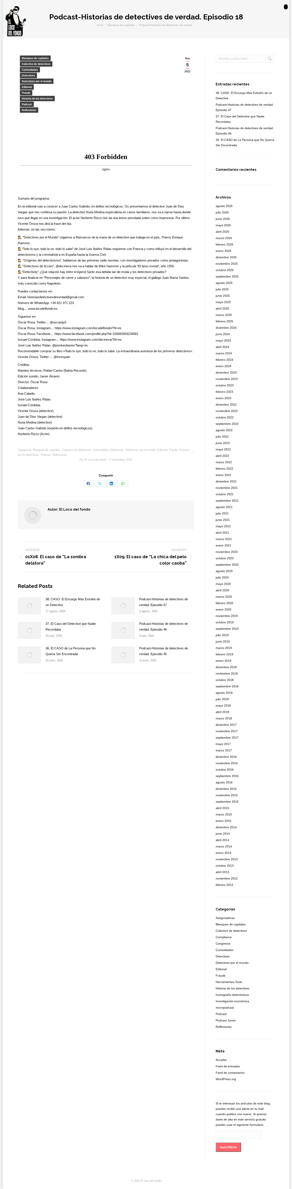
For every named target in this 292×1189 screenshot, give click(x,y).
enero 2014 (223, 853)
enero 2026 (223, 251)
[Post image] (29, 605)
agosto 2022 (224, 430)
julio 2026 (222, 212)
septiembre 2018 (227, 686)
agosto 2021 (224, 507)
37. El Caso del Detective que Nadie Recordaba (71, 626)
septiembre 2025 (227, 276)
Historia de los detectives (37, 98)
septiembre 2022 (227, 423)
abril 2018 (222, 712)
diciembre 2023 (226, 372)
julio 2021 (222, 513)
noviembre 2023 (227, 379)
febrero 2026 (224, 244)
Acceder (221, 1060)
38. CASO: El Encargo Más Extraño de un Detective (73, 602)
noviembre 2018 (227, 673)
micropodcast (225, 1007)
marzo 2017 (224, 750)
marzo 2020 (224, 596)
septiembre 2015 (227, 801)
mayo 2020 (223, 584)
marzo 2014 (224, 846)
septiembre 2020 (227, 564)
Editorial (27, 87)
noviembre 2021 (227, 487)
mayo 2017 (223, 744)
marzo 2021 (224, 539)
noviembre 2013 (227, 859)
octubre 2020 (225, 558)
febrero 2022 (224, 468)
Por (93, 459)
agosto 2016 (224, 782)
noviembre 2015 (227, 795)
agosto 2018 (224, 692)
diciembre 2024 (226, 327)
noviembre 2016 (227, 763)
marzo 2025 (224, 315)
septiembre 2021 (227, 500)
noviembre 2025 (227, 263)
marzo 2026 (224, 238)
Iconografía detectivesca (232, 994)
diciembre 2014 (226, 827)
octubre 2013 (225, 865)
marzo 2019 (224, 648)
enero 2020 (223, 609)
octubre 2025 (225, 270)
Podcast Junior (226, 1020)
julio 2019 (222, 635)
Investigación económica (232, 1001)
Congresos (223, 943)
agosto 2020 (224, 571)
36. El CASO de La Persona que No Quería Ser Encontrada (71, 651)
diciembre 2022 (226, 404)
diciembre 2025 (226, 257)
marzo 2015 (224, 814)
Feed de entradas (228, 1066)
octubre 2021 (225, 494)
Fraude (26, 92)
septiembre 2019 (227, 628)
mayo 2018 (223, 705)
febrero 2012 (224, 885)
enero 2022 (223, 475)
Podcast (27, 104)
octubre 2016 (225, 769)
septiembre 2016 (227, 776)
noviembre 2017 (227, 731)
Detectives (28, 75)
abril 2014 (222, 840)
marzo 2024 (224, 353)
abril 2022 (222, 455)
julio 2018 (222, 699)
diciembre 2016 (226, 756)
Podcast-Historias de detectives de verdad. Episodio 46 (163, 626)
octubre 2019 (225, 622)
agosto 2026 (224, 206)
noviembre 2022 (227, 411)
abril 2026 (222, 231)
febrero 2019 (224, 654)
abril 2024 (222, 347)
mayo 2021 (223, 526)
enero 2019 (223, 660)
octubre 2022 (225, 417)
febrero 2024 (224, 359)
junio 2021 (223, 519)
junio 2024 (223, 334)
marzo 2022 (224, 462)
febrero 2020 (224, 603)
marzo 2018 (224, 718)
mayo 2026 (223, 225)
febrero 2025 (224, 321)
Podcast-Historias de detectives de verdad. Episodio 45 (163, 651)
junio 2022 (223, 443)
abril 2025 (222, 308)
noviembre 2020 (227, 552)
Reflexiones (29, 110)
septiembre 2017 (227, 737)
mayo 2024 (223, 340)
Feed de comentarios (230, 1072)
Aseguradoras (225, 918)
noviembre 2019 (227, 616)
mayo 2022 (223, 449)
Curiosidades (30, 69)
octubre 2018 (225, 680)
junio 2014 (223, 833)
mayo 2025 (223, 302)
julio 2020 (222, 577)
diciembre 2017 (226, 724)
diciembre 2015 (226, 788)
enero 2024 (223, 366)
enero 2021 (223, 545)
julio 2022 (222, 436)
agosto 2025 (224, 283)
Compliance (224, 937)
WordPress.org (226, 1079)
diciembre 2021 (226, 481)
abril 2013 (222, 872)
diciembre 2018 (226, 667)
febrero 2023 (224, 391)
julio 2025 (222, 289)
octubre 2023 (225, 385)
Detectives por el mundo (37, 81)
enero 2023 (223, 398)
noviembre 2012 (227, 878)
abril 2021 (222, 532)
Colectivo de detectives (36, 64)
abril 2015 (222, 808)
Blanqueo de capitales (35, 58)
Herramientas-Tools (229, 982)
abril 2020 (222, 590)
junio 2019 (223, 641)
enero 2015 (223, 820)
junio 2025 (223, 295)
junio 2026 (223, 219)
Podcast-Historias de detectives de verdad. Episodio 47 (163, 602)
